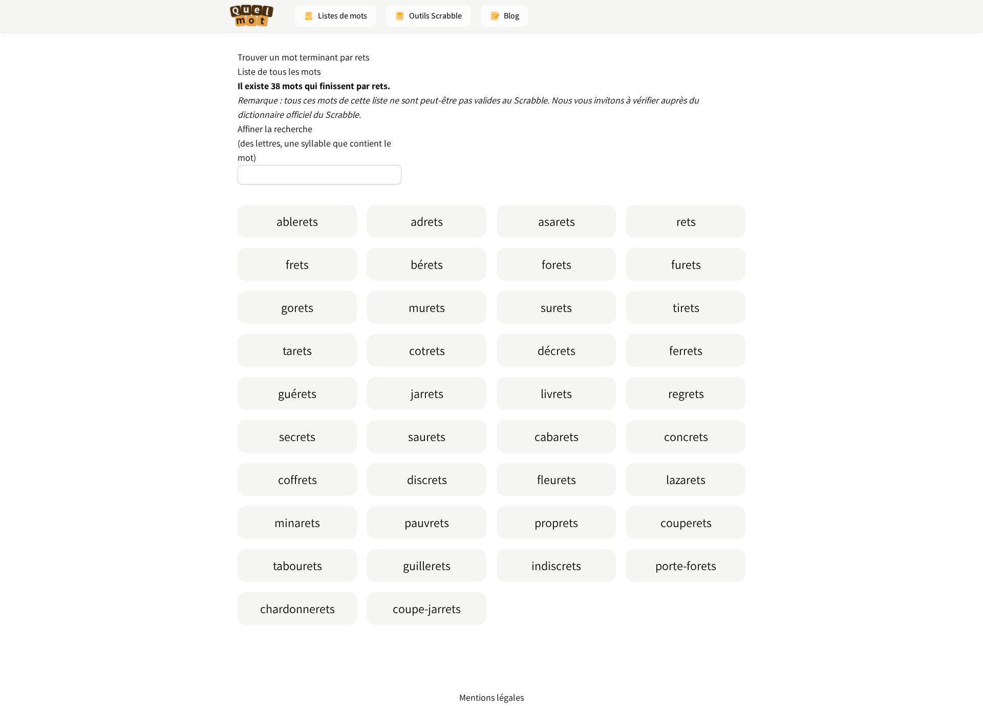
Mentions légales (491, 697)
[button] (335, 16)
